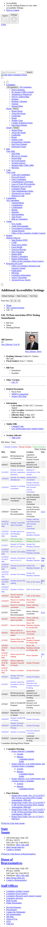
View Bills (10, 151)
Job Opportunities (13, 914)
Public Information (14, 903)
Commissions (17, 205)
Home (8, 305)
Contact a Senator (13, 849)
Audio (21, 761)
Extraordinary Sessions (20, 142)
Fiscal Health (16, 247)
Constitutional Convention (22, 182)
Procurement (11, 910)
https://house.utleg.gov (15, 878)
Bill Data (15, 168)
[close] (2, 284)
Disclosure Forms (18, 146)
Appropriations (17, 203)
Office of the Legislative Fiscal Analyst (27, 261)
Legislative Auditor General (17, 891)
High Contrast (22, 296)
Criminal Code (17, 426)
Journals (14, 104)
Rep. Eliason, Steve (33, 351)
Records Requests (13, 907)
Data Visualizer (17, 252)
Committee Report (26, 759)
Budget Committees (19, 256)
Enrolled (15, 373)
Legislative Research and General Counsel (23, 896)
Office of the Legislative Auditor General (28, 233)
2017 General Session (15, 308)
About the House (18, 113)
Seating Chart (17, 120)
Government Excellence (21, 228)
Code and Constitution (20, 175)
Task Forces (16, 217)
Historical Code (17, 196)
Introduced (15, 370)
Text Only (33, 296)
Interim (14, 210)
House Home (16, 111)
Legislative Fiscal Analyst (16, 893)
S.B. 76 (14, 382)
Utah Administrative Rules (22, 191)
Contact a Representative (16, 880)
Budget (9, 235)
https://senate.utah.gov (15, 847)
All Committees (12, 200)
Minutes (20, 757)
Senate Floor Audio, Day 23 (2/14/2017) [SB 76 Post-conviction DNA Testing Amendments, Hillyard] (28, 797)
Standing (15, 212)
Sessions (15, 99)
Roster (14, 118)
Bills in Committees (19, 219)
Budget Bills (16, 254)
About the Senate (18, 132)
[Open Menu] (2, 77)
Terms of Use (11, 919)
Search (5, 16)
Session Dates (17, 106)
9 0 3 (43, 613)
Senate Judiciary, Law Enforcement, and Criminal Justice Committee (28, 765)
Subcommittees (17, 214)
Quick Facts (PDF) (19, 245)
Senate (9, 128)
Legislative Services (14, 898)
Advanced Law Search (20, 193)
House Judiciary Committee (22, 751)
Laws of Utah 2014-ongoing (23, 184)
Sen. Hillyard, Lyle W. (10, 344)
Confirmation (16, 207)
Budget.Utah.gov (13, 238)
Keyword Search (18, 161)
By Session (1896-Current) (22, 92)
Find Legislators (18, 90)
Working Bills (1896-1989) (22, 165)
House (9, 108)
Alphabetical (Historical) (21, 94)
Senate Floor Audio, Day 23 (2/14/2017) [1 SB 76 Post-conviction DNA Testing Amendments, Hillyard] (28, 804)
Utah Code (10, 172)
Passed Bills (16, 158)
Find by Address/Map (20, 97)
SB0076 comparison (19, 394)
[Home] (23, 75)
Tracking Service (18, 163)
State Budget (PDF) (19, 240)
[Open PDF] (22, 370)
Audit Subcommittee (19, 226)
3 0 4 (43, 512)
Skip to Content (12, 10)
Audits (9, 221)
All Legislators (12, 87)
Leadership (16, 116)
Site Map (10, 917)
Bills (8, 149)
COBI (14, 242)
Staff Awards (11, 900)
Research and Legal (14, 263)
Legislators (10, 85)
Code (8, 170)
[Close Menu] (7, 82)
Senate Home (17, 130)
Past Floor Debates (19, 125)
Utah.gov (10, 924)
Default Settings (8, 296)
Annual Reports (18, 231)
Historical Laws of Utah (21, 186)
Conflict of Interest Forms (22, 123)
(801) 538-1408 (22, 845)
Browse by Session (19, 156)
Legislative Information (21, 275)
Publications (16, 270)
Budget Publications (19, 259)
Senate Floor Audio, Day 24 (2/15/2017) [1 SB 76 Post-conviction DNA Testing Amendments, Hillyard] (28, 811)
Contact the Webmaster (15, 912)
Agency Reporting (19, 277)
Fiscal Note (16, 392)
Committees (11, 198)
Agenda (20, 754)
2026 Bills (15, 154)
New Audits (16, 224)
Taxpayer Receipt (18, 249)
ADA (8, 921)
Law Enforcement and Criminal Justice (27, 429)
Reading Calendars (19, 101)
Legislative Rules (18, 189)
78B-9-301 (15, 438)
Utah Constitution (18, 179)
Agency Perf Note (19, 396)
